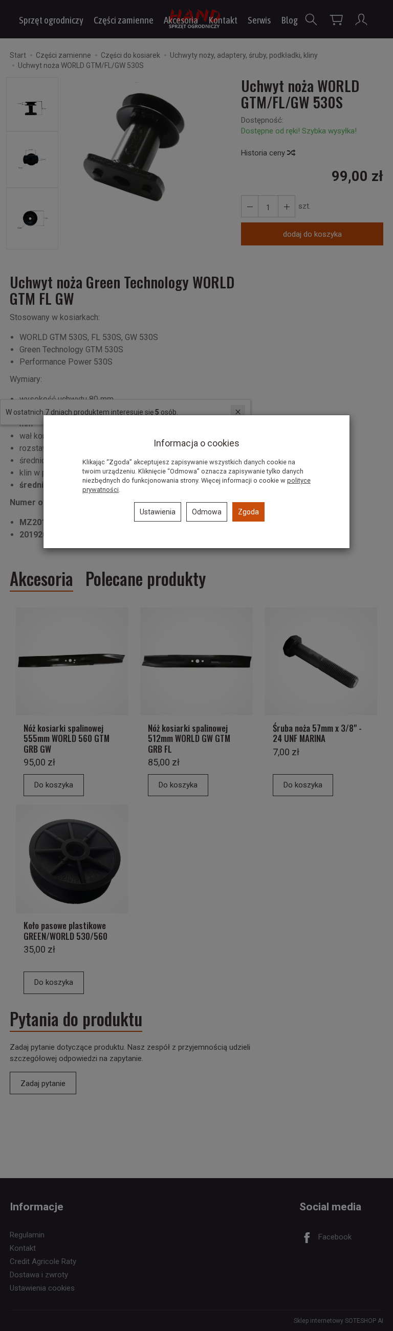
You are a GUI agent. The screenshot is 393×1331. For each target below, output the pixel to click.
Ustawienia (158, 512)
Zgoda (248, 512)
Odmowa (207, 512)
